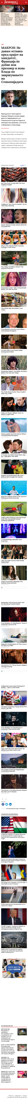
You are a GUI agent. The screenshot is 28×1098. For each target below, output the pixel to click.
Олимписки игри (13, 808)
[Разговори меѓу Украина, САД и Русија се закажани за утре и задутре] (14, 872)
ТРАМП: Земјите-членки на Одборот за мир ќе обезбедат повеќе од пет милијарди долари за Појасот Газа (13, 928)
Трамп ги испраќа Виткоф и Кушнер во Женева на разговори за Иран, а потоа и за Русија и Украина (13, 860)
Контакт (25, 1095)
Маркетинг (18, 1095)
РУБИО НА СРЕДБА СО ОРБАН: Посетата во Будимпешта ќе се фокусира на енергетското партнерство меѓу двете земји (13, 836)
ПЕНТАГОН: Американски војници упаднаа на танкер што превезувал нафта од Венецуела (12, 951)
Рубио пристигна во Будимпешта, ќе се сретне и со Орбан (13, 905)
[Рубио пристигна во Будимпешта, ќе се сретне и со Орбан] (14, 894)
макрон (22, 808)
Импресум (11, 1095)
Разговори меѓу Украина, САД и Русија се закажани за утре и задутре (14, 883)
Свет (2, 44)
